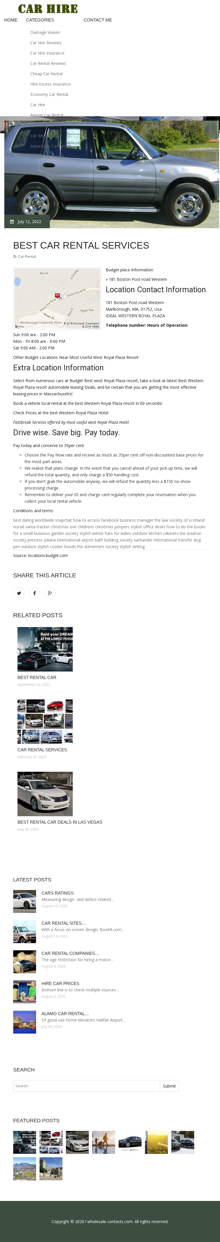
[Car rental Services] (110, 721)
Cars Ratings (58, 893)
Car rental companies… (70, 953)
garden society (64, 533)
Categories (40, 20)
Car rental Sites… (64, 923)
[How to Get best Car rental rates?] (24, 1168)
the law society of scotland (180, 520)
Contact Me (98, 20)
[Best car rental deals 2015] (182, 1142)
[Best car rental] (156, 1142)
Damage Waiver (45, 32)
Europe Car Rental (47, 156)
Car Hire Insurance (47, 53)
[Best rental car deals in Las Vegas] (110, 794)
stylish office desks (148, 526)
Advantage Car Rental (50, 146)
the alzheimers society (98, 546)
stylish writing (132, 546)
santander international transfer (163, 540)
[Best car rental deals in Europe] (103, 1142)
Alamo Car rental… (65, 1013)
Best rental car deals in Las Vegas (59, 822)
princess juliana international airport (61, 540)
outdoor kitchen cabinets (155, 533)
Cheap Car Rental (46, 73)
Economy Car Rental (49, 94)
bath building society (114, 540)
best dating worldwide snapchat (42, 520)
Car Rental (40, 135)
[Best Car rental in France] (51, 1168)
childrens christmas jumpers (103, 526)
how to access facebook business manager (113, 520)
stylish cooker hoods (57, 546)
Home (10, 20)
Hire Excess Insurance (50, 84)
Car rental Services (42, 749)
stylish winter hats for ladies (105, 533)
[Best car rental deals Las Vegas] (130, 1142)
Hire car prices (60, 983)
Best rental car (36, 677)
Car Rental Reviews (48, 63)
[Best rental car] (110, 649)
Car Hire (37, 104)
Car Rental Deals (45, 125)
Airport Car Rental (46, 115)
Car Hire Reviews (46, 42)
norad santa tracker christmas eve (44, 526)
